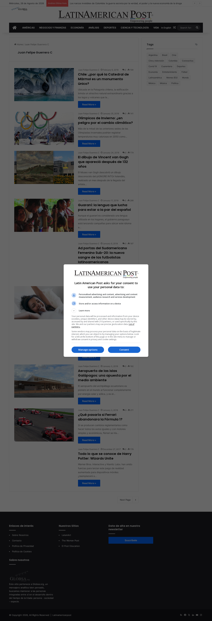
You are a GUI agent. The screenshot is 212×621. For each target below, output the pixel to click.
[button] (106, 310)
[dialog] (106, 310)
